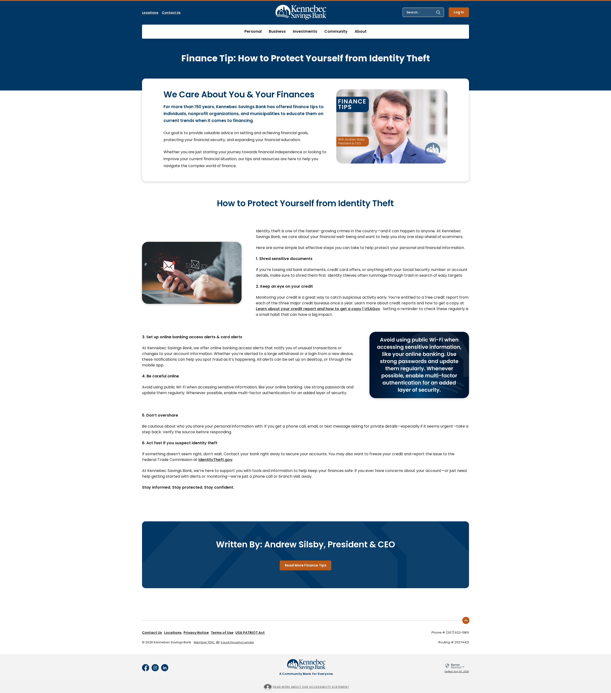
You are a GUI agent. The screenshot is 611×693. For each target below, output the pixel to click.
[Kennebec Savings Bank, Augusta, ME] (301, 12)
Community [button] (336, 31)
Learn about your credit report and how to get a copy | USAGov (318, 309)
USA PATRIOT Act (250, 632)
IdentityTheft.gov (215, 459)
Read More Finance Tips (305, 565)
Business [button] (277, 31)
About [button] (361, 31)
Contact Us (171, 12)
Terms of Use (222, 632)
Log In (459, 12)
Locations (150, 12)
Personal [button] (253, 31)
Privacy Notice (196, 632)
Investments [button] (305, 31)
